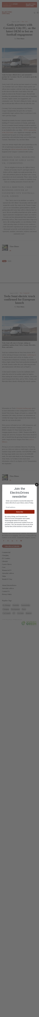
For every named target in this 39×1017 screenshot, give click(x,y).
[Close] (36, 484)
